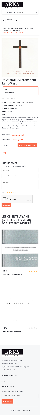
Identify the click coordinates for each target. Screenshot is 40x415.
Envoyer (6, 205)
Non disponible (17, 135)
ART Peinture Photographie (11, 30)
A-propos (5, 381)
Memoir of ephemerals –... (13, 274)
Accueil (4, 28)
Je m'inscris (7, 401)
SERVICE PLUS (26, 411)
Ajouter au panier (27, 145)
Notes (13, 98)
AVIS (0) (4, 153)
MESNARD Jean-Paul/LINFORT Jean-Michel (21, 28)
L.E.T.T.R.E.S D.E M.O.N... (12, 331)
